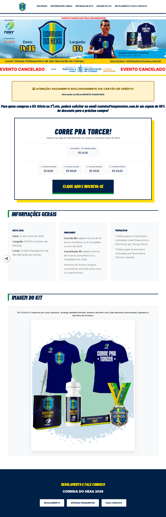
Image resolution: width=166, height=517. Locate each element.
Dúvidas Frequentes (83, 503)
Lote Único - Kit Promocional (83, 148)
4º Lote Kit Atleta (117, 167)
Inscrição (42, 6)
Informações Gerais (61, 6)
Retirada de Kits (84, 6)
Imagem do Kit (104, 6)
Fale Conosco (114, 503)
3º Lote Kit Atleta (94, 167)
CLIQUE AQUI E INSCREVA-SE (83, 186)
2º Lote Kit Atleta (71, 167)
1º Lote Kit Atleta (48, 167)
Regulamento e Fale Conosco (131, 6)
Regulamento (52, 503)
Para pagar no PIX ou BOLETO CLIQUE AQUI (83, 94)
